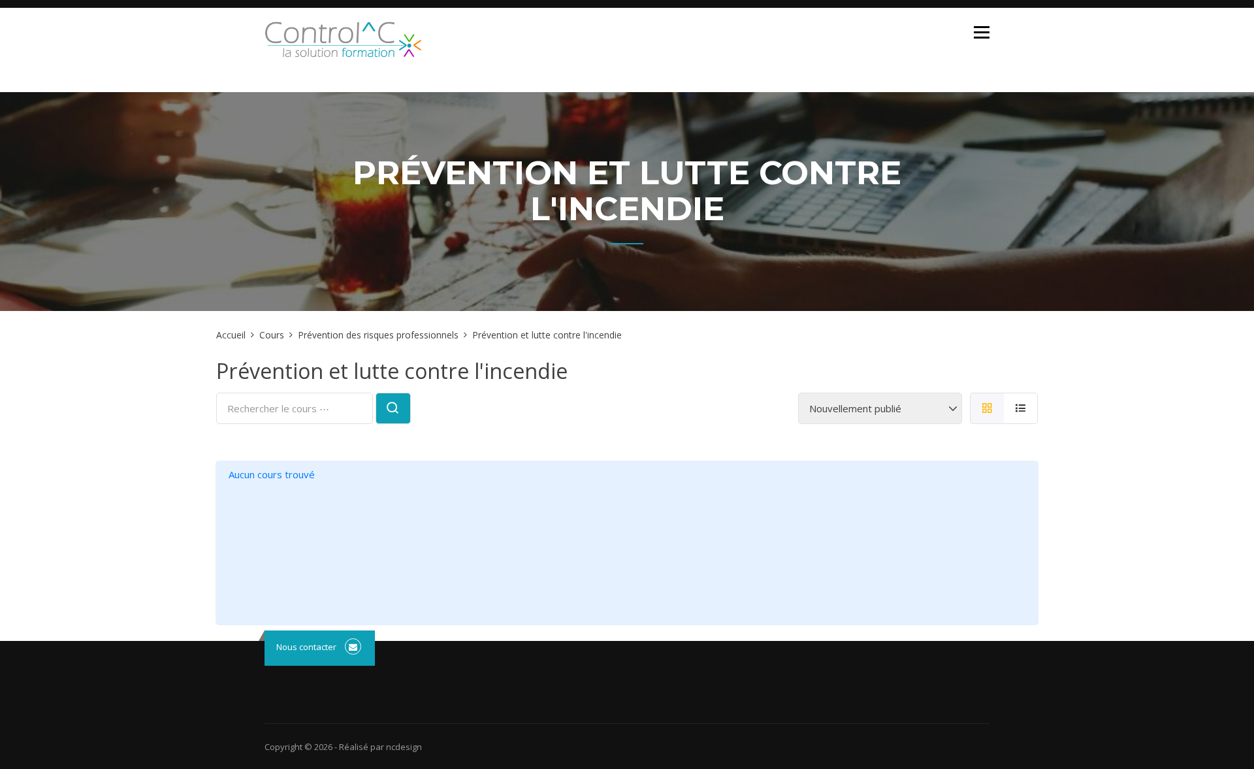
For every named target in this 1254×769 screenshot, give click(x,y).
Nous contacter (306, 647)
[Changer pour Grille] (987, 408)
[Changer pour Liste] (1021, 408)
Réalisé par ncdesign (380, 747)
